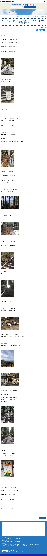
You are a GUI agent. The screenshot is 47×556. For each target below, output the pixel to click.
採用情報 (10, 544)
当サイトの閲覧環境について (23, 544)
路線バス (18, 538)
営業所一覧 (5, 544)
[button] (45, 1)
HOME (14, 16)
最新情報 (17, 16)
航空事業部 (12, 541)
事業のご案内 (5, 540)
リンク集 (14, 544)
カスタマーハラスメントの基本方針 (10, 546)
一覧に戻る (42, 517)
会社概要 (4, 543)
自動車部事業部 (6, 541)
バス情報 (4, 537)
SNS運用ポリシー (6, 545)
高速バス (13, 538)
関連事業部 (17, 541)
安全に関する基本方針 (34, 544)
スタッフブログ (22, 16)
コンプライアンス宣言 (15, 545)
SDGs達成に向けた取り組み (26, 545)
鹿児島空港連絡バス (7, 538)
